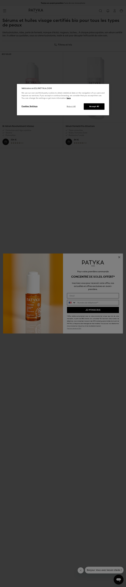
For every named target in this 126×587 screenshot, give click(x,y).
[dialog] (63, 99)
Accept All (94, 106)
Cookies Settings (29, 106)
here (69, 98)
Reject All (71, 106)
